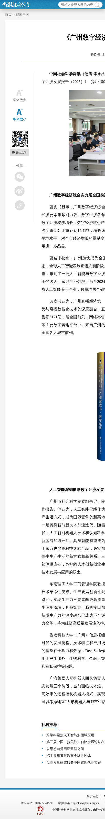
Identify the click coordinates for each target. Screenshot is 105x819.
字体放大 (19, 100)
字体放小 (19, 119)
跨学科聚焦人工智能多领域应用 (70, 735)
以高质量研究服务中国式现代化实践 (73, 762)
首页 (8, 14)
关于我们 (92, 796)
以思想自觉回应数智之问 (65, 749)
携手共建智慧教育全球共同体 (68, 756)
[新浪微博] (19, 191)
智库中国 (22, 14)
